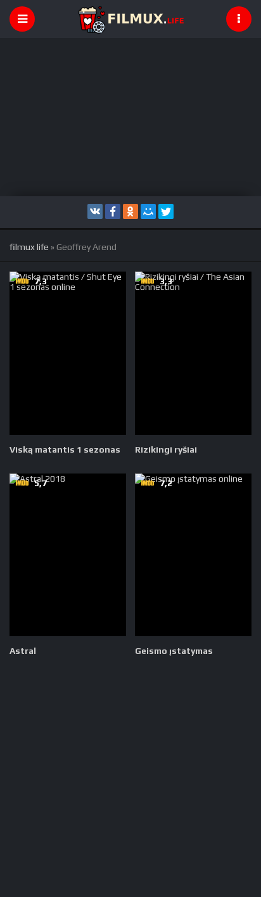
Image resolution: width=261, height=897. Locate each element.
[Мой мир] (148, 211)
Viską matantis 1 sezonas (65, 449)
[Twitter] (166, 211)
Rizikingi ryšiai (166, 449)
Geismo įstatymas (174, 651)
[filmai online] (130, 19)
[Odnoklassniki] (130, 211)
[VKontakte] (95, 211)
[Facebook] (112, 211)
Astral (23, 651)
